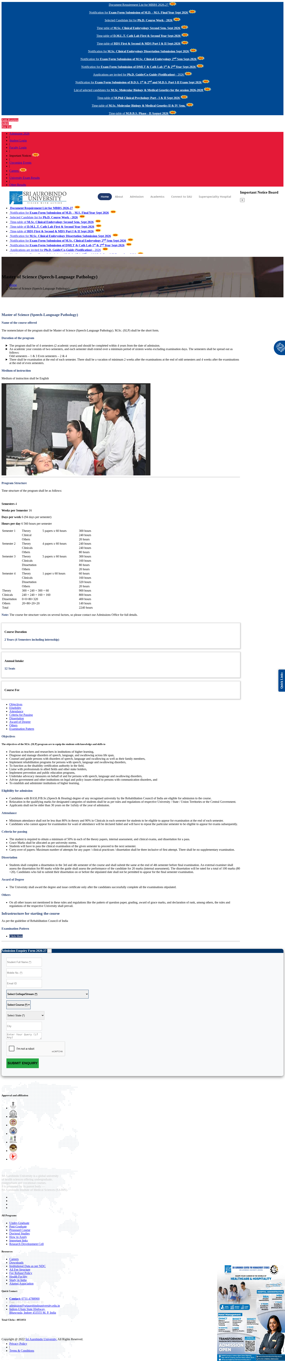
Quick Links (281, 680)
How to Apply (18, 1237)
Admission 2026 (19, 133)
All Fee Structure (19, 1269)
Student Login (18, 140)
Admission (137, 196)
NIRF (5, 123)
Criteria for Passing (21, 714)
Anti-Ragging (10, 120)
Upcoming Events (20, 162)
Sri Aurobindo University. (41, 1339)
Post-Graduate (18, 1226)
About (119, 196)
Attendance (16, 711)
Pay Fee (6, 127)
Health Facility (18, 1276)
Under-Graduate (19, 1223)
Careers (14, 170)
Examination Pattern (21, 728)
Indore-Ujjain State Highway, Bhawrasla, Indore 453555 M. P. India (32, 1310)
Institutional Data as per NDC (27, 1266)
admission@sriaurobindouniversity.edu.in (34, 1305)
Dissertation (16, 718)
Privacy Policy (18, 1343)
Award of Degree (20, 721)
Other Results (17, 184)
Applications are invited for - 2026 (55, 250)
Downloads (16, 1262)
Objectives (15, 704)
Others (13, 725)
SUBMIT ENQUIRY (23, 1063)
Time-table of (51, 222)
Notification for (59, 212)
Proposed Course (19, 1230)
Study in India (18, 1280)
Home (105, 196)
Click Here (16, 936)
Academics (157, 196)
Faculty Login (18, 147)
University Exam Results (24, 177)
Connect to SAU (181, 196)
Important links (18, 1240)
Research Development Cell (26, 1244)
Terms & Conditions (21, 1350)
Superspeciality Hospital (215, 196)
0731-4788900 (24, 1298)
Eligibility (15, 707)
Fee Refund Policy (20, 1273)
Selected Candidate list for (43, 217)
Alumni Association (21, 1283)
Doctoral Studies (19, 1233)
